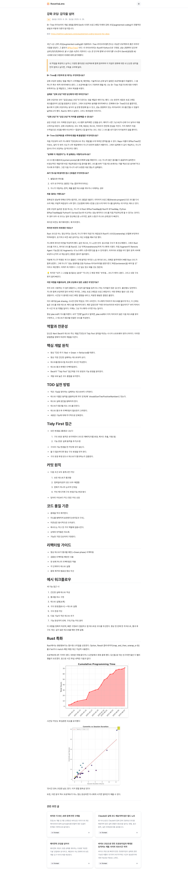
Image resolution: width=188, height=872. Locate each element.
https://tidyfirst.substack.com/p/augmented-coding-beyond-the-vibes (80, 34)
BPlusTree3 (72, 48)
